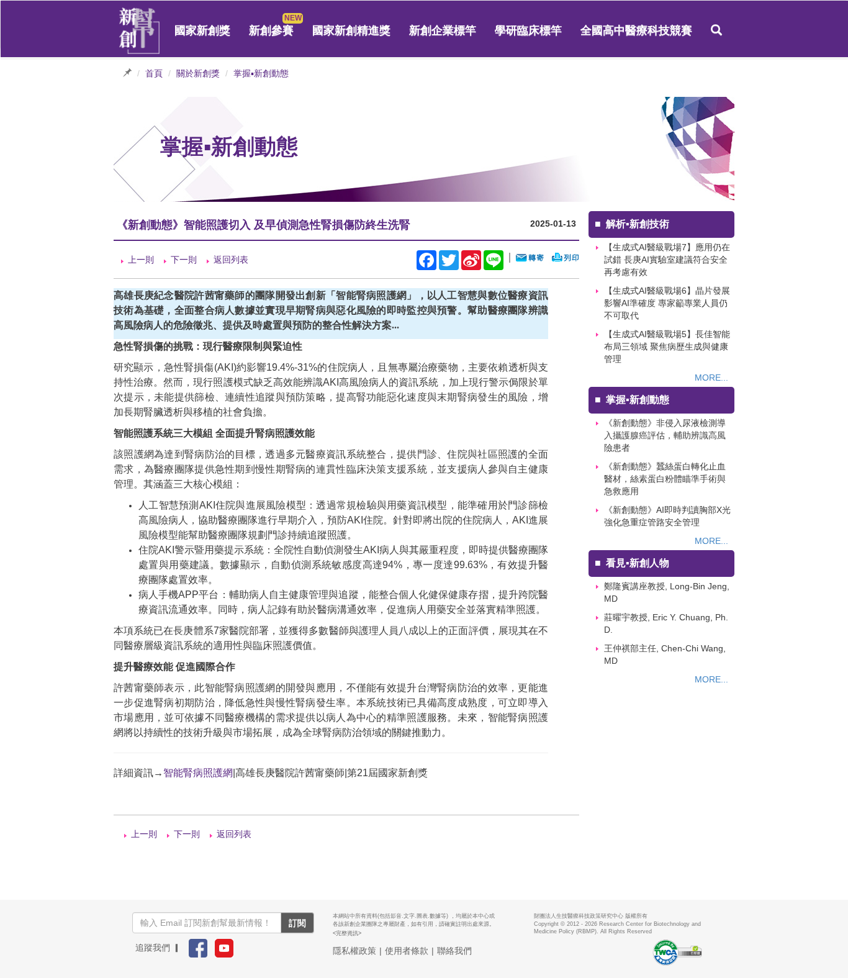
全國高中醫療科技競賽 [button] (636, 30)
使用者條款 (406, 951)
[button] (716, 30)
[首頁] (139, 31)
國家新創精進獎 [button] (351, 30)
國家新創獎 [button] (202, 30)
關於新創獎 (198, 73)
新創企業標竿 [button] (442, 30)
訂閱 (297, 923)
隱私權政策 (354, 951)
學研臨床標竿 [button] (528, 30)
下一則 (184, 260)
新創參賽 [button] (271, 30)
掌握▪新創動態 (261, 73)
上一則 (141, 260)
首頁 (154, 73)
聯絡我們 (454, 951)
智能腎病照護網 (198, 772)
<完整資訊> (347, 933)
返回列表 (231, 260)
